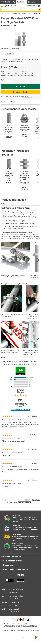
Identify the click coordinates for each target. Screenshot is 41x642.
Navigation (2, 6)
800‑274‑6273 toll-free (16, 589)
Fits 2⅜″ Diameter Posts (11, 48)
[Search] (39, 10)
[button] (36, 637)
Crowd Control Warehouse (23, 625)
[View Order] (18, 7)
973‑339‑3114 (27, 97)
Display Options (12, 502)
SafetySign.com (13, 625)
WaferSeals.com (33, 626)
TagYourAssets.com (15, 626)
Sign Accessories (26, 13)
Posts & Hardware (15, 13)
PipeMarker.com (7, 626)
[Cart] (39, 6)
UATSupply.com (24, 626)
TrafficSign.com (5, 13)
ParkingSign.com (33, 625)
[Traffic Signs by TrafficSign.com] (10, 6)
